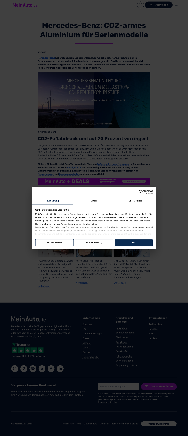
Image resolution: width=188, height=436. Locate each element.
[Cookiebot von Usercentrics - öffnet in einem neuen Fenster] (141, 192)
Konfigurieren (92, 242)
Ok (133, 242)
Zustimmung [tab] (53, 201)
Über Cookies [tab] (135, 201)
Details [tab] (94, 201)
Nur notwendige (54, 242)
